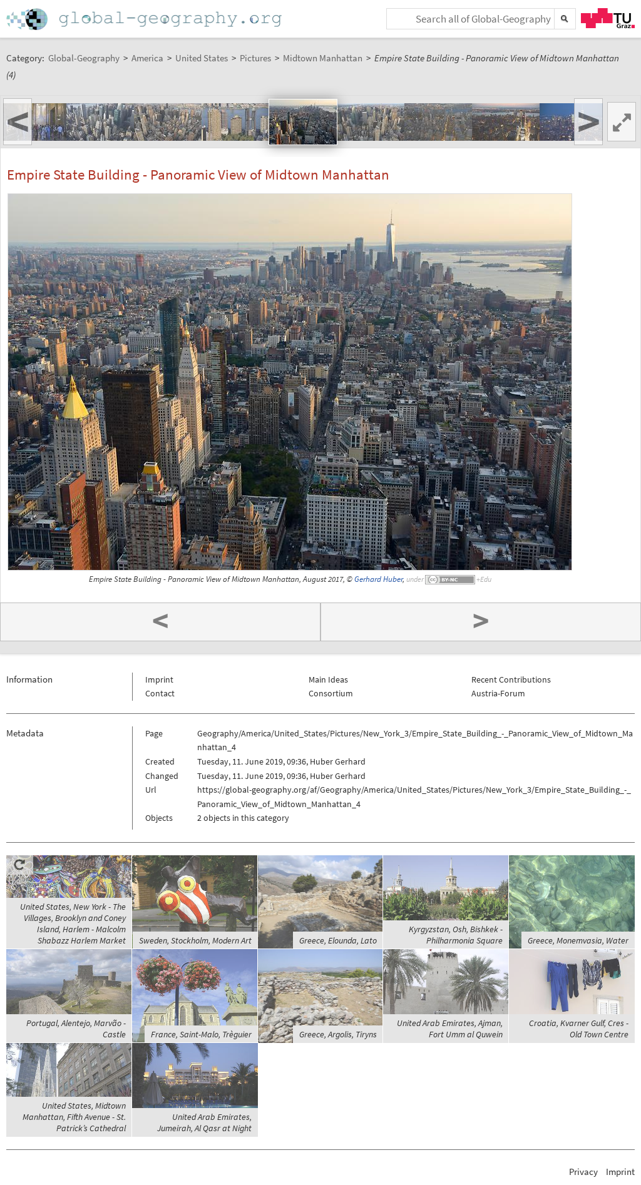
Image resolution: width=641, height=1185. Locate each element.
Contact (160, 693)
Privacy (583, 1171)
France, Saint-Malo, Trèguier (201, 1034)
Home (145, 19)
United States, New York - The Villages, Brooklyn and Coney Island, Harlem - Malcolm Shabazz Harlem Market (73, 923)
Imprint (159, 679)
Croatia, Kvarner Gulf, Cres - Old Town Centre (578, 1028)
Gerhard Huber (378, 579)
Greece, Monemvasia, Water (578, 940)
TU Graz (608, 18)
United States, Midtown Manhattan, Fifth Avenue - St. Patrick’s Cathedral (74, 1117)
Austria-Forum (498, 693)
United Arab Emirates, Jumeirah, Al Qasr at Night (204, 1122)
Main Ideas (328, 679)
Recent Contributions (511, 679)
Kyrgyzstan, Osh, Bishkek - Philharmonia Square (456, 934)
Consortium (331, 693)
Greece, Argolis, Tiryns (338, 1034)
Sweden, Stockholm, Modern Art (195, 940)
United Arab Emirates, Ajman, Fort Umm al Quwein (450, 1028)
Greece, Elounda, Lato (338, 940)
